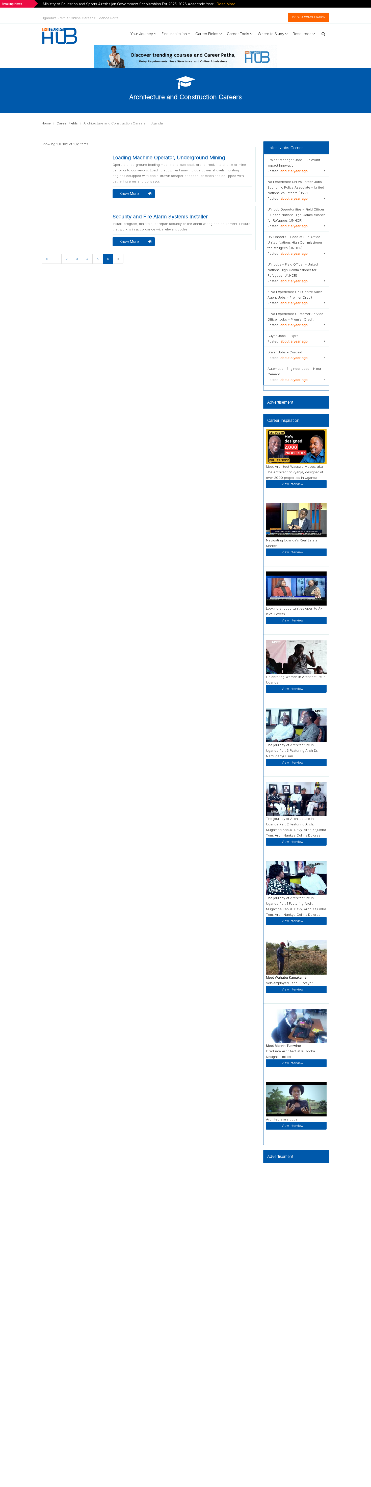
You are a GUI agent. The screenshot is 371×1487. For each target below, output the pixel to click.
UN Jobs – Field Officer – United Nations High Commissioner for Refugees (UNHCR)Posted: (293, 272)
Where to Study (271, 33)
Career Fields (207, 33)
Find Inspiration (175, 33)
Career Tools (238, 33)
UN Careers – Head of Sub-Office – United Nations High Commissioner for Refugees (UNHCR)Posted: (295, 245)
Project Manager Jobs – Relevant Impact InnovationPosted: (294, 165)
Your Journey (142, 33)
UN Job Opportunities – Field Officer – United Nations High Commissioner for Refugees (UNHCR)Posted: (296, 217)
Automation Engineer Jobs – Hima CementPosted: (294, 374)
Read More (226, 4)
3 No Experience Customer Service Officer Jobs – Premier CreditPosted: (295, 319)
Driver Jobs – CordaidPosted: (288, 355)
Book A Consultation (308, 17)
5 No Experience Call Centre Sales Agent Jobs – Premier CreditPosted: (295, 297)
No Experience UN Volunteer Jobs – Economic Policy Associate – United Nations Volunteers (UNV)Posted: (296, 190)
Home (46, 123)
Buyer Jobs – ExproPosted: (288, 338)
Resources (302, 33)
